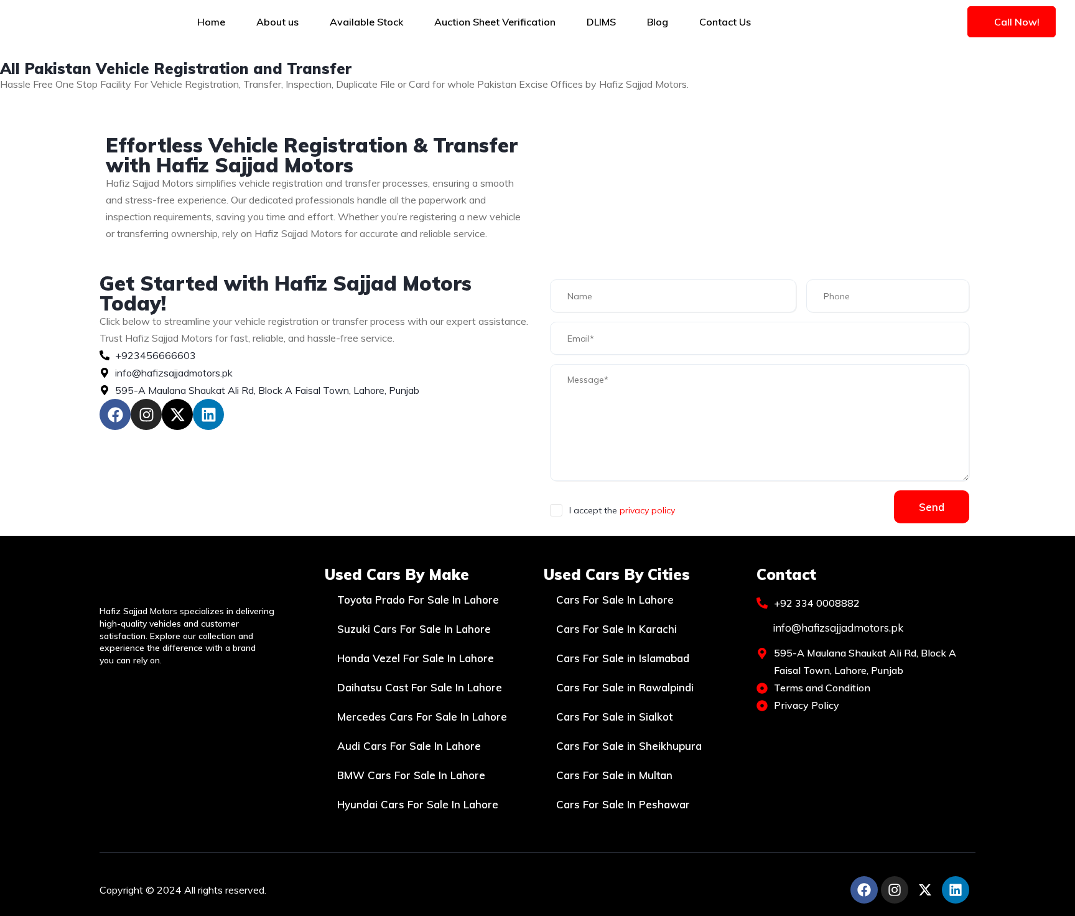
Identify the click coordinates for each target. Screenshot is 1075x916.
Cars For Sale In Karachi (616, 628)
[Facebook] (115, 414)
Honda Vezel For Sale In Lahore (415, 658)
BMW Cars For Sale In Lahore (411, 775)
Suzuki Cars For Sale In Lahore (414, 628)
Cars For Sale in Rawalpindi (625, 687)
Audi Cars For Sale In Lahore (409, 745)
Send (931, 506)
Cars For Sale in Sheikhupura (629, 745)
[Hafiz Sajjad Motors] (85, 22)
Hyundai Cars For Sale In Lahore (417, 804)
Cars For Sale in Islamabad (622, 658)
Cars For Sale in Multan (614, 775)
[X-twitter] (177, 414)
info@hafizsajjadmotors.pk (836, 627)
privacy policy (647, 510)
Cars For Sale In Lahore (615, 599)
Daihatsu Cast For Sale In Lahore (419, 687)
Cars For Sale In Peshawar (623, 804)
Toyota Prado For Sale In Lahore (418, 599)
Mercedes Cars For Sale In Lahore (422, 716)
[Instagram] (146, 414)
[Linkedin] (208, 414)
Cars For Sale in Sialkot (614, 716)
